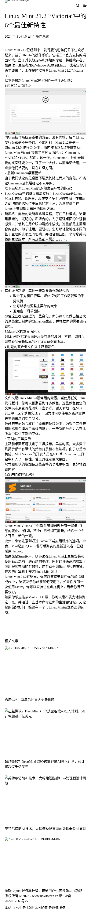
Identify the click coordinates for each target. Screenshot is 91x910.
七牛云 (21, 908)
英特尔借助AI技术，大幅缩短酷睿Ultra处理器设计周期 (45, 829)
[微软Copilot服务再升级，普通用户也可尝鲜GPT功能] (46, 860)
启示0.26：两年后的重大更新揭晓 (30, 700)
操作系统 (42, 36)
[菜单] (85, 5)
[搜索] (77, 5)
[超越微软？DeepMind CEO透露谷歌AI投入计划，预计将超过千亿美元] (46, 731)
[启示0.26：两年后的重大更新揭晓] (46, 669)
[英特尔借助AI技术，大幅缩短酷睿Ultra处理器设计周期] (46, 798)
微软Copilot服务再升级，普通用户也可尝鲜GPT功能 (43, 891)
